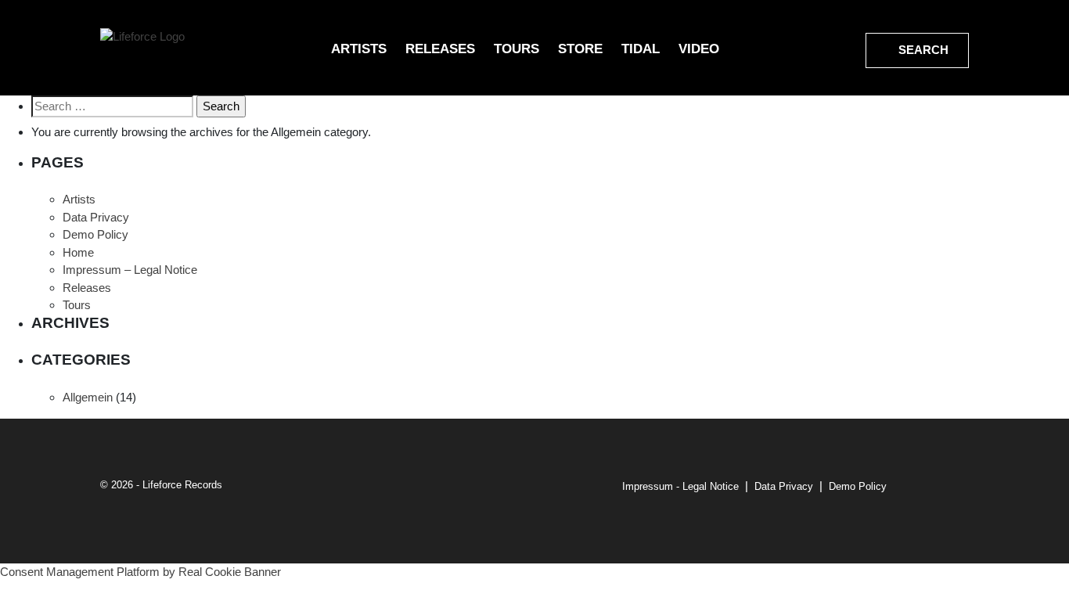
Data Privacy (96, 217)
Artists (359, 48)
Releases (440, 48)
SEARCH (921, 49)
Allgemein (88, 397)
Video (698, 48)
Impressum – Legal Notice (130, 269)
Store (580, 48)
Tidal (640, 48)
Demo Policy (95, 234)
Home (78, 252)
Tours (516, 48)
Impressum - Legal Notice (680, 486)
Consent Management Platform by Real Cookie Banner (140, 571)
